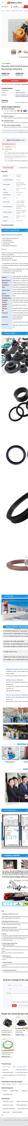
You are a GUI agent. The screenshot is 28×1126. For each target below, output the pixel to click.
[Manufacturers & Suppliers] (14, 2)
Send (14, 1005)
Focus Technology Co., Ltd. (18, 1120)
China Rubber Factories (8, 1101)
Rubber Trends (6, 1112)
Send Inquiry (14, 80)
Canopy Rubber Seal (7, 1094)
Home (2, 10)
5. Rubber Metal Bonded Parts (8, 1072)
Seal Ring (5, 1090)
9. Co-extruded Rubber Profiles (8, 1075)
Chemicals (8, 10)
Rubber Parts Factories (8, 1105)
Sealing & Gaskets (14, 1090)
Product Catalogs (22, 1066)
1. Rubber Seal (4, 1069)
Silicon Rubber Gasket (22, 1105)
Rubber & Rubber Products (16, 10)
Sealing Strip (24, 1090)
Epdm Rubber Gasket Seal (9, 1108)
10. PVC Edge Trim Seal (20, 1075)
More (2, 1115)
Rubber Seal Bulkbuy (17, 1112)
